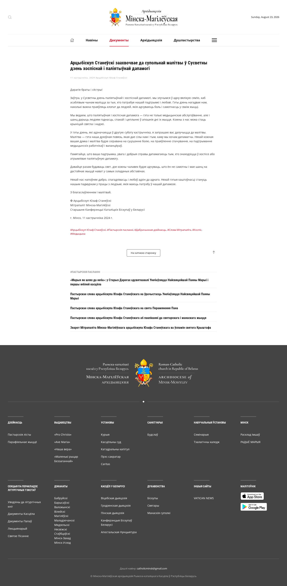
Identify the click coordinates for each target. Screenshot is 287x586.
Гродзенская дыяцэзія (116, 505)
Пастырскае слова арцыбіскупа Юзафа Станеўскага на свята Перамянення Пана (124, 308)
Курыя (105, 434)
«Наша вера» (63, 449)
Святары (153, 505)
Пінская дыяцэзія (112, 513)
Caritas (105, 464)
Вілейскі (59, 511)
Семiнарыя (201, 434)
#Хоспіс (196, 230)
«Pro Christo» (62, 434)
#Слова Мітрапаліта (179, 230)
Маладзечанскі (64, 520)
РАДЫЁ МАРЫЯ (250, 442)
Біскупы (152, 498)
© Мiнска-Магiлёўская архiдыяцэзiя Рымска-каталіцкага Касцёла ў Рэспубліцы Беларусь (143, 576)
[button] (10, 17)
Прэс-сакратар (111, 456)
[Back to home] (143, 17)
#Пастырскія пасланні (120, 230)
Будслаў (152, 434)
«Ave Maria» (62, 442)
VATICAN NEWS (204, 498)
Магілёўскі (61, 516)
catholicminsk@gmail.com (152, 568)
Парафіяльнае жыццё (22, 442)
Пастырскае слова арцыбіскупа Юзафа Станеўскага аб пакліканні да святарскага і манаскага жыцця (138, 318)
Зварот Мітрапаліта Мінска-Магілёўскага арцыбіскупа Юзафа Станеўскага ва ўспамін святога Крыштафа (140, 327)
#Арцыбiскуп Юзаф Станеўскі (88, 230)
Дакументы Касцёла (21, 514)
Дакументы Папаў (20, 521)
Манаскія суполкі (158, 513)
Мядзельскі (62, 525)
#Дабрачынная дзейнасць (150, 230)
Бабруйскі (61, 498)
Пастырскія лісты (19, 434)
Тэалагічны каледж (206, 442)
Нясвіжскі (60, 529)
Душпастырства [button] (187, 40)
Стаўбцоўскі (62, 533)
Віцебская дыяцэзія (114, 498)
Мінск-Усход (62, 542)
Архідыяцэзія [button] (151, 40)
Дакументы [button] (119, 40)
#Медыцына (77, 233)
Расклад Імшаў (250, 434)
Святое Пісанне (18, 536)
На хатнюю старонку (143, 253)
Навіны (92, 40)
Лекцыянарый (17, 528)
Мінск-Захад (62, 538)
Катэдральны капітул (115, 449)
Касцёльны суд (111, 442)
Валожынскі (62, 507)
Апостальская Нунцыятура (119, 532)
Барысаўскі (61, 502)
